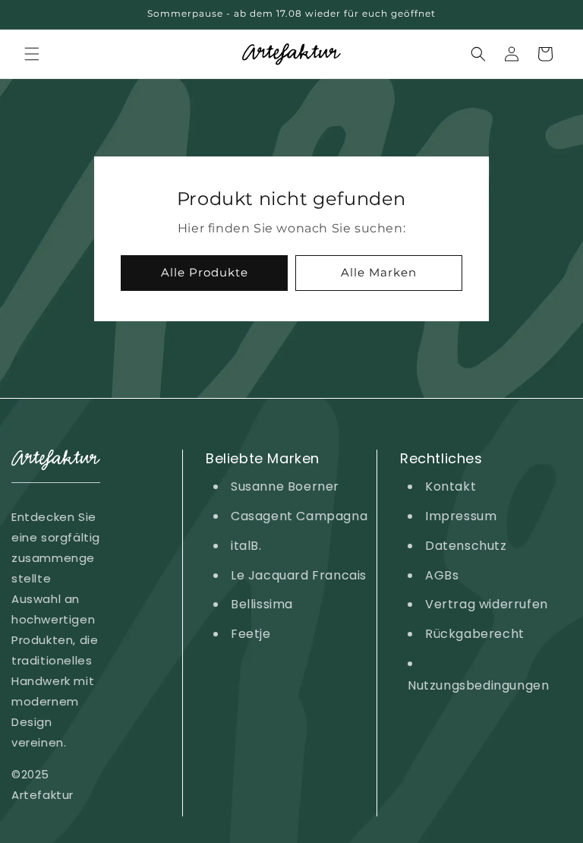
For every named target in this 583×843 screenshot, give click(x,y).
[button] (32, 54)
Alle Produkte (204, 272)
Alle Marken (379, 272)
